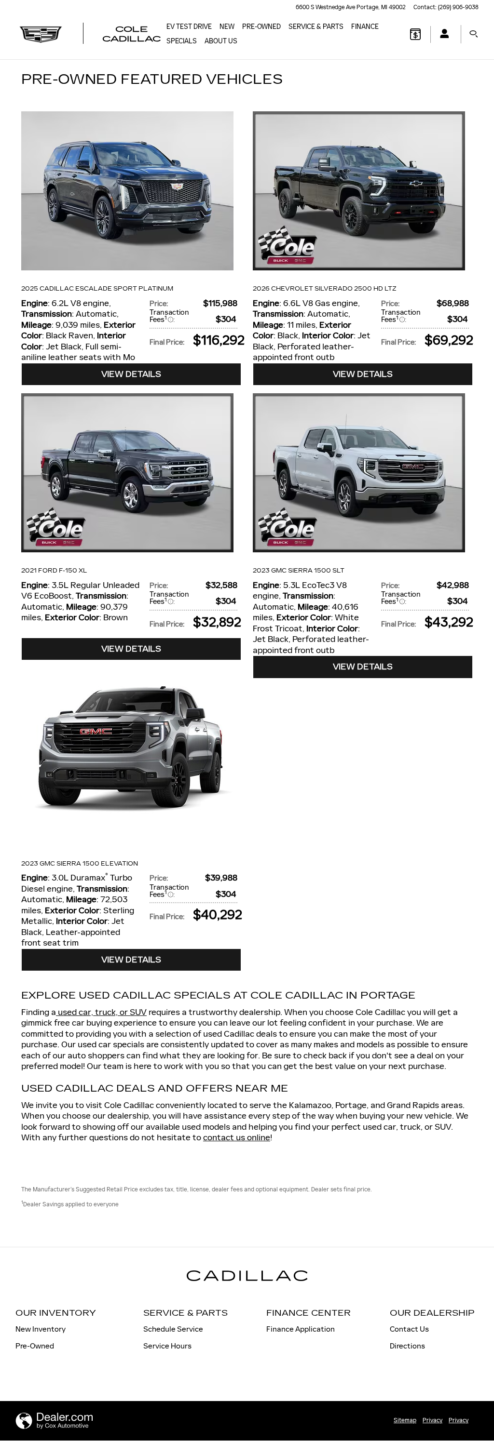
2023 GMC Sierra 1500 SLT (298, 570)
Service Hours (167, 1345)
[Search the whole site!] (474, 34)
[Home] (40, 34)
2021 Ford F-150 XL (54, 570)
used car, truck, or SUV (101, 1012)
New (227, 27)
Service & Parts (315, 27)
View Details (131, 374)
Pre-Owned (261, 27)
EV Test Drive (189, 27)
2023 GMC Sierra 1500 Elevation (79, 863)
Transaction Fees (169, 316)
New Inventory (40, 1329)
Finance (365, 27)
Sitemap (405, 1420)
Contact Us (409, 1329)
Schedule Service (173, 1329)
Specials (181, 41)
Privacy (432, 1420)
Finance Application (300, 1329)
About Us (221, 41)
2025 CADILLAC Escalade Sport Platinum (97, 288)
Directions (407, 1345)
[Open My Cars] (442, 34)
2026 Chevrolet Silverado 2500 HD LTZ (325, 288)
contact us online (236, 1137)
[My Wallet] (415, 34)
